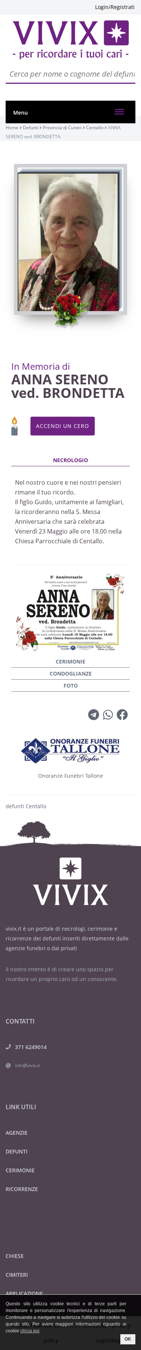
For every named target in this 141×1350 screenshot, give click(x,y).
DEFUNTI (16, 1151)
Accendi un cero (62, 425)
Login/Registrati (115, 7)
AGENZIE (16, 1132)
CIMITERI (17, 1274)
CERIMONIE (20, 1170)
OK (127, 1339)
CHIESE (15, 1255)
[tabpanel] (70, 555)
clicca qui (29, 1330)
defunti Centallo (26, 806)
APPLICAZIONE (24, 1293)
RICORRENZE (22, 1189)
